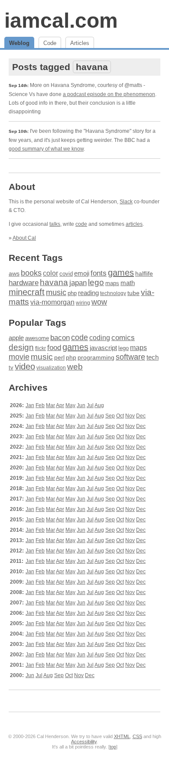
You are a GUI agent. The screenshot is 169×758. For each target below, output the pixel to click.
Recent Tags (36, 258)
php (72, 293)
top (113, 746)
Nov (130, 416)
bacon (60, 338)
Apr (60, 405)
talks (54, 224)
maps (112, 283)
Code (49, 43)
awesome (37, 338)
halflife (144, 273)
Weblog (19, 43)
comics (123, 338)
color (50, 273)
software (130, 357)
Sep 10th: (19, 131)
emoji (81, 273)
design (21, 347)
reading (88, 292)
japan (78, 283)
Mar (50, 405)
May (70, 405)
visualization (51, 368)
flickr (40, 348)
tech (152, 357)
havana (54, 282)
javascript (103, 347)
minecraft (27, 292)
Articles (79, 43)
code (81, 224)
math (127, 282)
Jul (90, 405)
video (25, 366)
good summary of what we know (46, 149)
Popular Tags (37, 323)
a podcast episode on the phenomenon (109, 94)
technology (113, 293)
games (121, 272)
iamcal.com (61, 20)
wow (99, 302)
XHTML (122, 736)
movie (19, 356)
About (22, 187)
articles (134, 224)
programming (96, 357)
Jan (30, 405)
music (56, 292)
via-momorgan (52, 302)
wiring (83, 303)
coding (99, 337)
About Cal (24, 238)
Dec (141, 416)
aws (14, 273)
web (75, 366)
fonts (99, 273)
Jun (81, 405)
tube (133, 292)
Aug (99, 405)
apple (16, 337)
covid (66, 273)
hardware (24, 282)
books (31, 272)
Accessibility (84, 741)
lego (96, 282)
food (54, 347)
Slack (126, 202)
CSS (137, 736)
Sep (110, 416)
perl (59, 357)
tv (11, 368)
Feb (40, 405)
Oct (120, 416)
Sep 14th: (19, 85)
